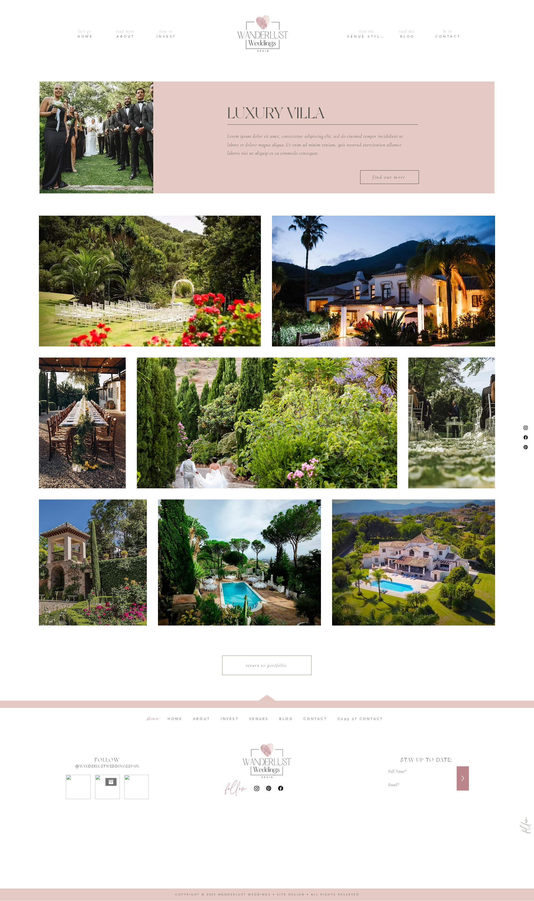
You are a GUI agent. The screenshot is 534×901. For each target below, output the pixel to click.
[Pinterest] (525, 447)
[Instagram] (525, 427)
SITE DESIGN (291, 894)
